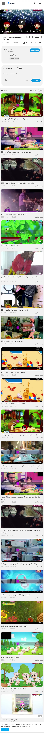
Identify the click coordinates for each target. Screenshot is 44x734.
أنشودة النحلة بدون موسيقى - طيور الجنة (14, 626)
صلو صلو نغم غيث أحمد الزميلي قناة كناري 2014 (16, 152)
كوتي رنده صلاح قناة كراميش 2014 (12, 341)
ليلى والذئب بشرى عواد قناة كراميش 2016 (14, 119)
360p (37, 31)
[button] (40, 3)
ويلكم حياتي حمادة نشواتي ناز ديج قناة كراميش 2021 (17, 183)
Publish (36, 80)
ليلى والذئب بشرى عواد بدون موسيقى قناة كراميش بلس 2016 (20, 435)
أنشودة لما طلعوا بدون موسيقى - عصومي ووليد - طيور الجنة (20, 564)
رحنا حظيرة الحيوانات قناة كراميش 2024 (14, 688)
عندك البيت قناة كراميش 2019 (10, 245)
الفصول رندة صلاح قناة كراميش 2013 (13, 372)
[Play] (3, 31)
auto (37, 26)
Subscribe (35, 50)
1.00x (26, 31)
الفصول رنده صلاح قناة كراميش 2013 (13, 403)
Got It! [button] (5, 729)
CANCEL (26, 80)
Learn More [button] (26, 726)
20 (30, 31)
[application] (22, 22)
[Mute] (34, 31)
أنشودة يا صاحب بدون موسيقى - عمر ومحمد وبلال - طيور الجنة (21, 466)
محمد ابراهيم (8, 49)
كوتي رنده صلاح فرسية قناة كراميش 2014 (14, 310)
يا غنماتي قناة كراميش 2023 (10, 657)
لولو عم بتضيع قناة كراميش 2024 (11, 720)
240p (37, 23)
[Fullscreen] (41, 31)
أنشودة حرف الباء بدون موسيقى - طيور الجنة (15, 595)
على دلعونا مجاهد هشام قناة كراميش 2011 (14, 214)
